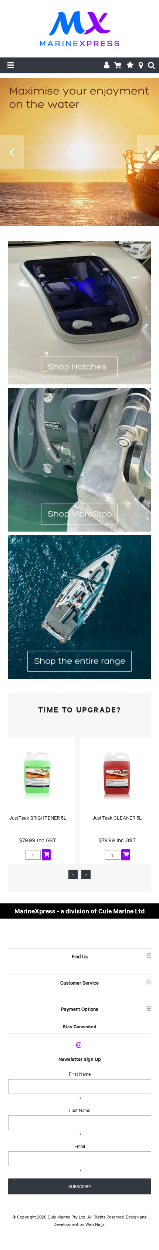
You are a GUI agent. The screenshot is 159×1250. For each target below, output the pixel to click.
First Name (80, 1073)
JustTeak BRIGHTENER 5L (38, 817)
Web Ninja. (95, 1224)
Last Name (79, 1110)
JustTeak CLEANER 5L (117, 817)
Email (79, 1145)
